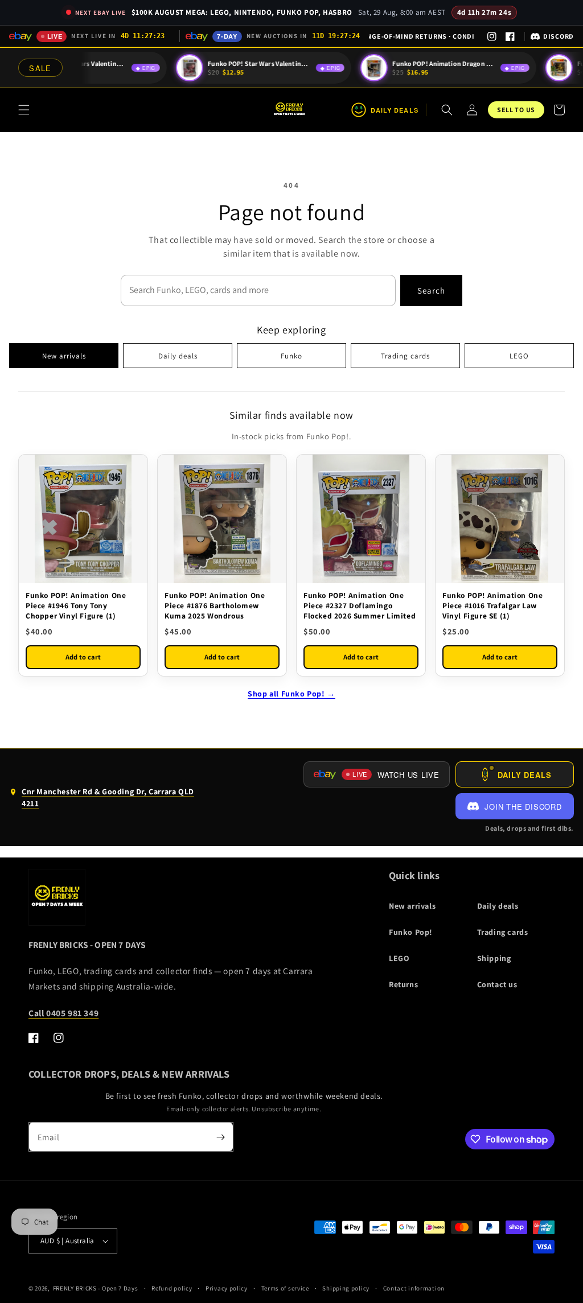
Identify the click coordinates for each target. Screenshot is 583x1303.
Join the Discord (523, 806)
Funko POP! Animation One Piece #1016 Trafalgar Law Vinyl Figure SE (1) (492, 605)
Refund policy (171, 1288)
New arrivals (64, 356)
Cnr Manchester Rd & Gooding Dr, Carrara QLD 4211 (101, 800)
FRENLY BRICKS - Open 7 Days (95, 1288)
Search (431, 290)
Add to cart (83, 657)
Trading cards (405, 356)
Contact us (497, 984)
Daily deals (178, 356)
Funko (291, 356)
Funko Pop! (411, 932)
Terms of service (285, 1288)
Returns (403, 984)
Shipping (494, 958)
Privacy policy (227, 1288)
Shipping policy (345, 1288)
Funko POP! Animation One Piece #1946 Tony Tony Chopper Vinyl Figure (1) (76, 605)
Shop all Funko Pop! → (291, 693)
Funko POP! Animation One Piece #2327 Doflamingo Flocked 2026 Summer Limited (359, 605)
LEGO (519, 356)
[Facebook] (510, 36)
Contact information (414, 1288)
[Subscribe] (220, 1137)
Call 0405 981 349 (63, 1013)
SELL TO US (516, 109)
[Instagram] (491, 36)
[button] (23, 109)
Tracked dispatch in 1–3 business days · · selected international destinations (421, 36)
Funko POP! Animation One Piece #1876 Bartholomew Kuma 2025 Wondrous (215, 605)
